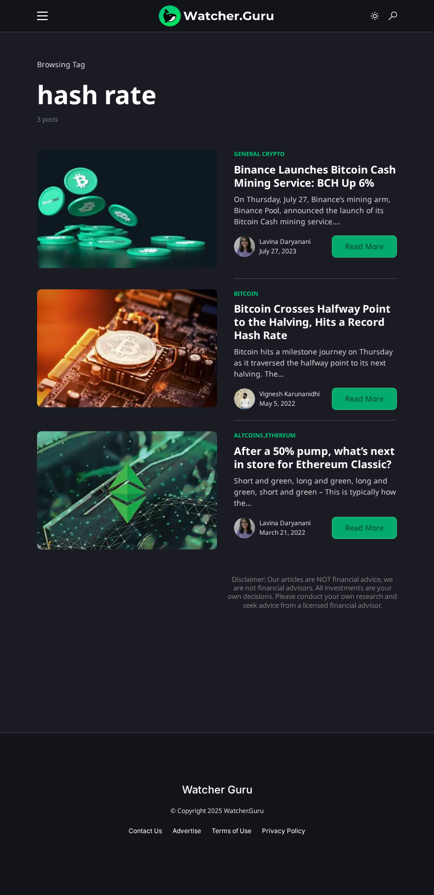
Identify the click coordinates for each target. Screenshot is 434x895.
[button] (42, 16)
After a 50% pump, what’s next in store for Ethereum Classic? (314, 457)
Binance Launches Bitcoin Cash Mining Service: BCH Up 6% (315, 176)
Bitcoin (246, 293)
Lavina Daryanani (285, 241)
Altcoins (248, 435)
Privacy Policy (283, 831)
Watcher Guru (217, 789)
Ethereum (280, 435)
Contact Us (145, 831)
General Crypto (259, 154)
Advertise (187, 831)
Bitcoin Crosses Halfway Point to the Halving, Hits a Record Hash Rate (312, 322)
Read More (364, 246)
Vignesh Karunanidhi (289, 393)
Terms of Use (231, 831)
